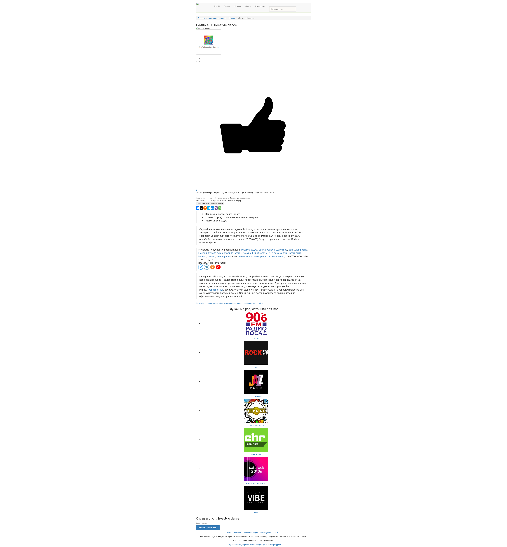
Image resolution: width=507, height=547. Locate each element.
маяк (256, 256)
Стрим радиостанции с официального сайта (243, 303)
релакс (211, 256)
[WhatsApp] (219, 208)
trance (232, 18)
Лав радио (301, 249)
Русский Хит (249, 252)
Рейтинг (227, 6)
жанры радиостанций (217, 18)
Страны (237, 6)
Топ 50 (217, 6)
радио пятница (268, 256)
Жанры (248, 6)
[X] (201, 208)
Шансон (202, 252)
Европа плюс (215, 252)
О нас (229, 532)
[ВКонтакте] (197, 208)
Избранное (260, 6)
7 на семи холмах (278, 252)
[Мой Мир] (212, 208)
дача (261, 249)
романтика (295, 252)
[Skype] (208, 208)
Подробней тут (215, 289)
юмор (281, 256)
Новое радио (224, 256)
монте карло (245, 256)
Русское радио (249, 249)
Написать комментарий (208, 527)
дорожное (281, 249)
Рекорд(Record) (232, 252)
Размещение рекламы (269, 532)
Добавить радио (251, 532)
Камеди (202, 256)
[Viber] (216, 208)
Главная (201, 18)
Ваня (291, 249)
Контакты (238, 532)
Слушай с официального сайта (209, 303)
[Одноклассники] (205, 208)
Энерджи (262, 252)
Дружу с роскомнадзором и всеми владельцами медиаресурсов (253, 544)
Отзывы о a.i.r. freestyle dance (210, 203)
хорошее (270, 249)
